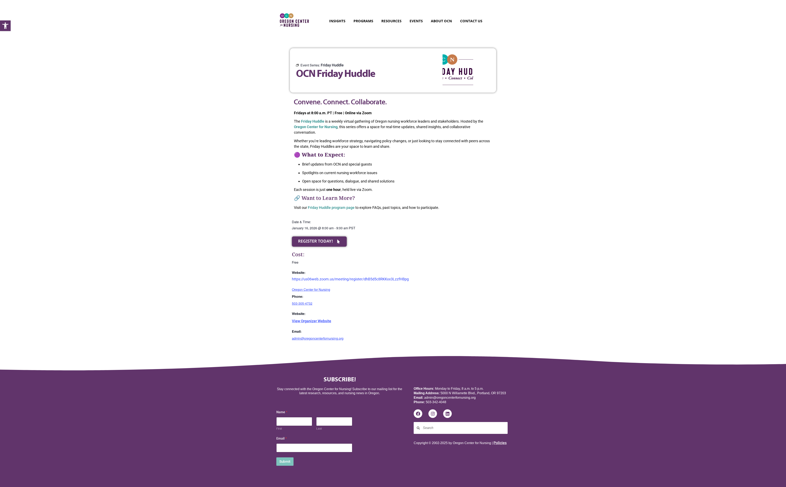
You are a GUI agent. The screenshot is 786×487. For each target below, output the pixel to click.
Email (281, 438)
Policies (500, 443)
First (279, 428)
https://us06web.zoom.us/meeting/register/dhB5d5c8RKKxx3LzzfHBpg (350, 279)
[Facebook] (418, 413)
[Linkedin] (447, 413)
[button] (5, 25)
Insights (337, 21)
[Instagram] (432, 413)
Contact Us (471, 21)
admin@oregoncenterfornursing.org (317, 338)
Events (416, 21)
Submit (284, 461)
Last (319, 428)
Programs (363, 21)
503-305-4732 (302, 303)
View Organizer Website (311, 321)
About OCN (441, 21)
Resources (391, 21)
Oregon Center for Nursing (311, 289)
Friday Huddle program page (331, 207)
